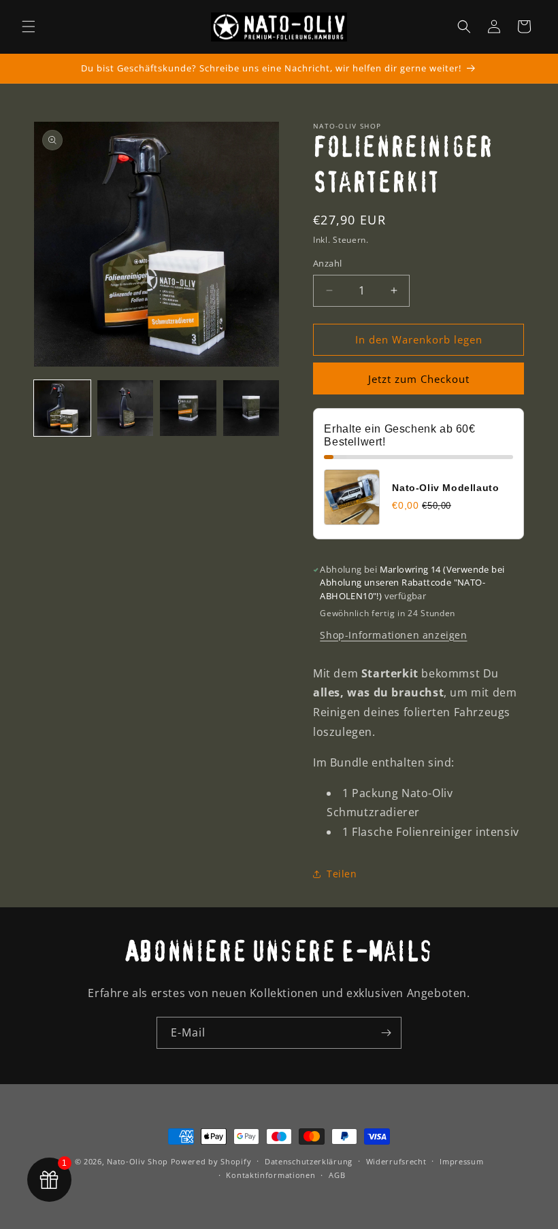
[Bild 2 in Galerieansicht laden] (125, 408)
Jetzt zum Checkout (419, 379)
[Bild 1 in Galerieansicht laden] (62, 408)
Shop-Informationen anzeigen (393, 634)
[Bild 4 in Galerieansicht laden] (251, 408)
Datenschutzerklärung (308, 1161)
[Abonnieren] (386, 1033)
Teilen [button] (342, 873)
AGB (337, 1175)
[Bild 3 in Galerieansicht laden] (188, 408)
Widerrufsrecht (396, 1161)
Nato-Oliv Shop (137, 1161)
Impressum (461, 1161)
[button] (29, 26)
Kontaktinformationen (270, 1175)
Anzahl (327, 263)
